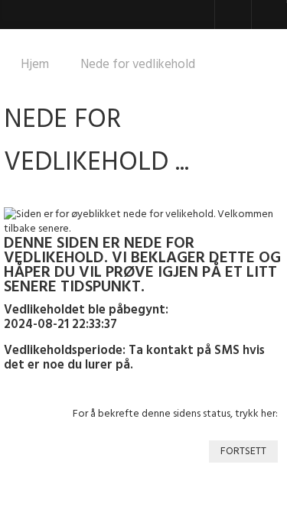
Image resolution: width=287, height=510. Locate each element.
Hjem (35, 64)
